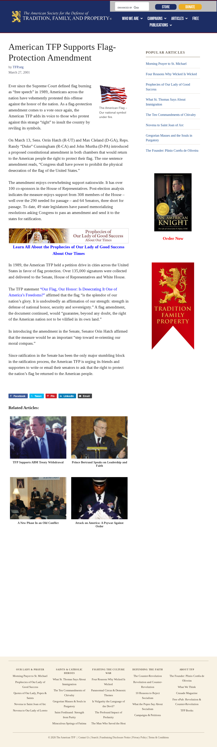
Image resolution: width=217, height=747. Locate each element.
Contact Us (84, 737)
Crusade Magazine (187, 693)
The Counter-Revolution (148, 676)
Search (94, 737)
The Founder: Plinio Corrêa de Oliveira (172, 150)
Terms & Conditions (159, 737)
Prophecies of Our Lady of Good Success (168, 87)
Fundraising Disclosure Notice (115, 737)
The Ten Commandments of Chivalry (171, 115)
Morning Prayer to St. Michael (166, 63)
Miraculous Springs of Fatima (69, 723)
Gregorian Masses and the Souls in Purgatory (169, 138)
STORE (166, 6)
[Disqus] (68, 593)
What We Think (187, 687)
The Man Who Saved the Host (108, 723)
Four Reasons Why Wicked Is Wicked (171, 74)
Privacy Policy (139, 737)
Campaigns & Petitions (147, 715)
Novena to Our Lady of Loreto (30, 710)
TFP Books (187, 710)
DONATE (190, 6)
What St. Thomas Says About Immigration (165, 102)
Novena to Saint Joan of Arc (165, 125)
